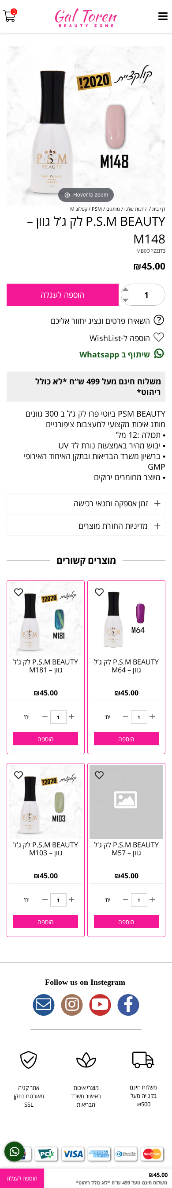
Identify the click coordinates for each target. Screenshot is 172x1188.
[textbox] (86, 982)
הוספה (126, 739)
